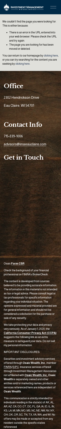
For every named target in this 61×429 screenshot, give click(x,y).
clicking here (51, 55)
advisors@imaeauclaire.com (25, 144)
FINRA (8, 367)
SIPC (16, 367)
